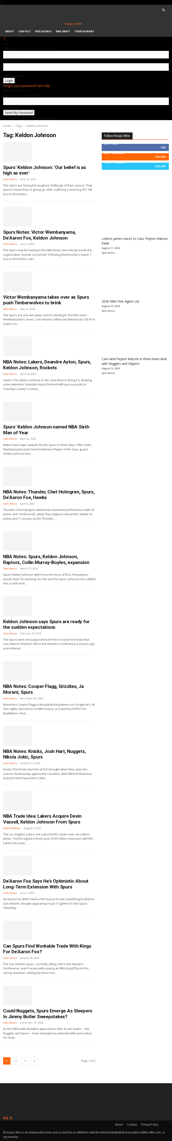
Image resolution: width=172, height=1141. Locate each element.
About (9, 31)
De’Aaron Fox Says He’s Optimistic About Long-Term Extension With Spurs (45, 884)
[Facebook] (4, 1118)
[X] (11, 1118)
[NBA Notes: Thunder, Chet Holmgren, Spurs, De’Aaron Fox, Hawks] (17, 476)
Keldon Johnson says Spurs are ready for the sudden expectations (46, 624)
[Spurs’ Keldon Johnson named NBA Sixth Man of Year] (17, 411)
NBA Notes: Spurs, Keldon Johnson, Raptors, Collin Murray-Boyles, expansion (46, 559)
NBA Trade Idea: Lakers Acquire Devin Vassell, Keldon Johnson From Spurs (42, 819)
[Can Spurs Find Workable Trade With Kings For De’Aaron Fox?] (17, 930)
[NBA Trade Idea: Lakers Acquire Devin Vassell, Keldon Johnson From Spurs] (17, 801)
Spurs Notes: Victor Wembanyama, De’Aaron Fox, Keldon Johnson (39, 235)
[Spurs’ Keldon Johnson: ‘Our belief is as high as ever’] (17, 152)
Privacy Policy (149, 1124)
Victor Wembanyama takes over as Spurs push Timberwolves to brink (46, 300)
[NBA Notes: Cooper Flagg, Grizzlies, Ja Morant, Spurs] (17, 671)
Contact (24, 31)
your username (14, 61)
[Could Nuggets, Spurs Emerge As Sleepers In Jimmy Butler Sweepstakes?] (17, 995)
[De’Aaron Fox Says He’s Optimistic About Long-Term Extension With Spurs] (17, 865)
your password (14, 75)
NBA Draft (63, 31)
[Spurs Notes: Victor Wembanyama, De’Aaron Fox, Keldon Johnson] (17, 217)
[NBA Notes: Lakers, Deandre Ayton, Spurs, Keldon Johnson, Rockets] (17, 346)
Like (163, 147)
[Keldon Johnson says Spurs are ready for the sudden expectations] (17, 606)
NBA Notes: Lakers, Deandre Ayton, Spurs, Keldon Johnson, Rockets (47, 364)
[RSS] (7, 1118)
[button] (163, 10)
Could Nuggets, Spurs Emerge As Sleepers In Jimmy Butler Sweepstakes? (47, 1013)
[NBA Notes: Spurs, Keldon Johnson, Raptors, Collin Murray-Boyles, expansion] (17, 541)
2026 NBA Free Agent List (120, 301)
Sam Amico (10, 179)
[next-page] (34, 1061)
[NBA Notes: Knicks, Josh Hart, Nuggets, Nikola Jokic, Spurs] (17, 736)
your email (10, 107)
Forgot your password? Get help (26, 86)
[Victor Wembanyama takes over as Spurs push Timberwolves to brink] (17, 282)
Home (7, 126)
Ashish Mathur (12, 828)
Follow (160, 156)
